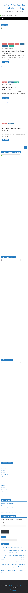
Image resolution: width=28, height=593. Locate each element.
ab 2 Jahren (3, 472)
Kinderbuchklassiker (9, 558)
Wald (10, 570)
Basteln (22, 547)
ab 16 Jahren (4, 496)
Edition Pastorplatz (4, 552)
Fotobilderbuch (22, 552)
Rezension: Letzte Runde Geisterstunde (11, 88)
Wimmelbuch (5, 573)
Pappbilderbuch (5, 564)
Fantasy (18, 552)
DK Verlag (23, 550)
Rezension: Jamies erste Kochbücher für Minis (11, 512)
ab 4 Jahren (5, 82)
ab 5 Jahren (5, 43)
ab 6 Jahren (3, 481)
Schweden (22, 564)
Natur (15, 562)
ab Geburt (3, 466)
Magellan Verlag (4, 562)
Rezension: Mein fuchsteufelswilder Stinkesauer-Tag (12, 507)
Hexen (20, 555)
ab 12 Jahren (4, 491)
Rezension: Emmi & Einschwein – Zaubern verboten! (12, 505)
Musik (8, 562)
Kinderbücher (5, 46)
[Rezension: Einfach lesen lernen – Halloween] (14, 34)
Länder (24, 559)
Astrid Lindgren (17, 547)
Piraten (10, 564)
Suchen (25, 147)
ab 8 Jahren (3, 485)
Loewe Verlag (20, 559)
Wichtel (21, 570)
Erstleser (22, 43)
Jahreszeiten (23, 555)
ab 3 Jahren (3, 476)
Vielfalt (23, 567)
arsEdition (10, 547)
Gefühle (16, 555)
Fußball (12, 555)
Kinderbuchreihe (20, 558)
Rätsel (17, 564)
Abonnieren (5, 532)
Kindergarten (14, 559)
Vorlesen (5, 570)
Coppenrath (14, 550)
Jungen (2, 557)
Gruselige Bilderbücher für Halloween (11, 129)
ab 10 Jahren (4, 489)
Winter (11, 573)
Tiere (20, 567)
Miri (12, 48)
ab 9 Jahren (3, 487)
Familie (11, 553)
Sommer (3, 567)
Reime (14, 564)
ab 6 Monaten (10, 43)
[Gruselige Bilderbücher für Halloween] (14, 111)
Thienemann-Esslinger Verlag (11, 567)
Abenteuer (4, 547)
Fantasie (14, 552)
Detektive (19, 550)
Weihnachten (15, 570)
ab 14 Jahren (4, 493)
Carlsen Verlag (6, 550)
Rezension (11, 46)
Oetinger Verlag (21, 562)
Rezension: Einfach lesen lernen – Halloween (13, 52)
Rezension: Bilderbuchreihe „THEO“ (9, 510)
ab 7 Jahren (17, 43)
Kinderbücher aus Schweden (6, 559)
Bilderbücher (10, 82)
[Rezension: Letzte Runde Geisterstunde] (14, 73)
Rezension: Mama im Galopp (7, 503)
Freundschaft (6, 555)
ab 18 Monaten (4, 474)
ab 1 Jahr (3, 470)
